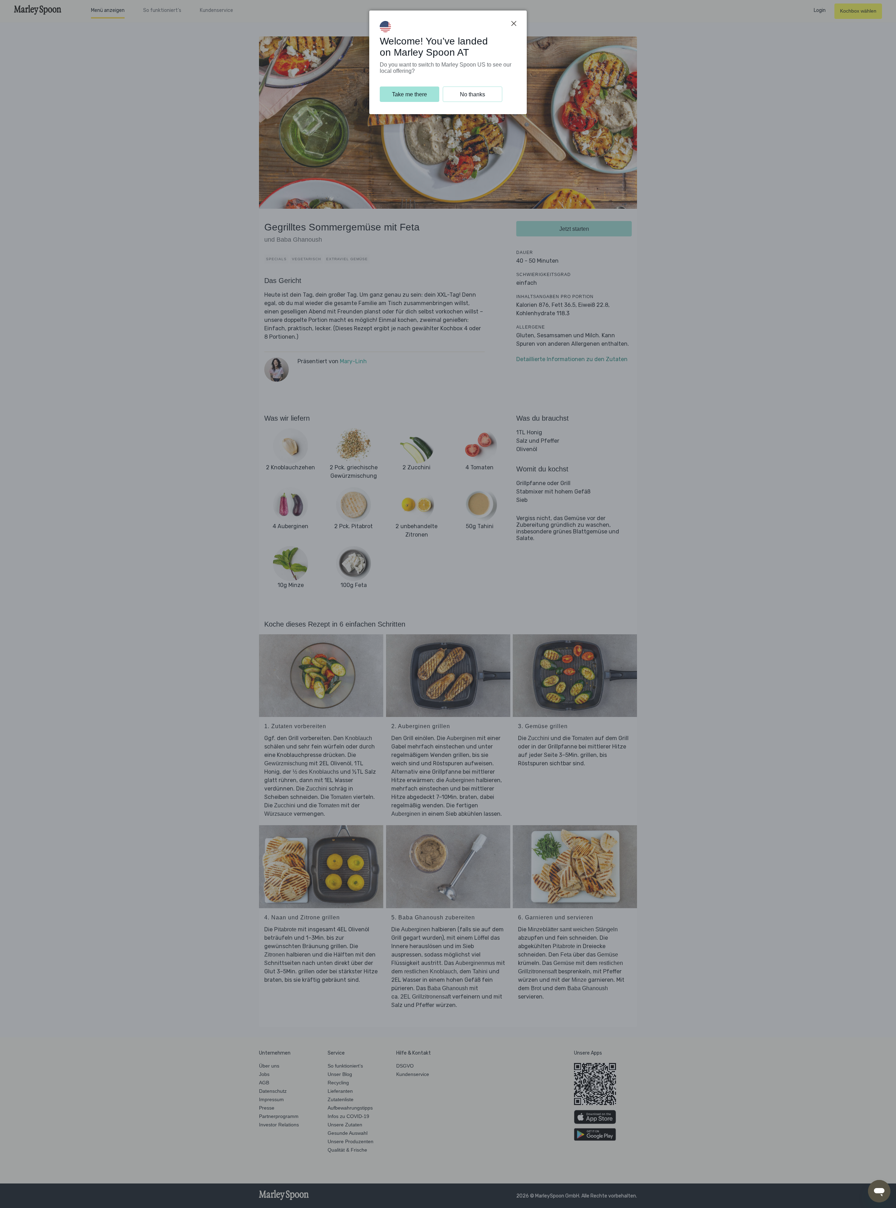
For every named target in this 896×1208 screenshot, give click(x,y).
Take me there (409, 94)
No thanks (472, 94)
